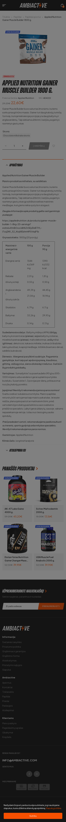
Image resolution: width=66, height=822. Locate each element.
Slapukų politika (53, 808)
